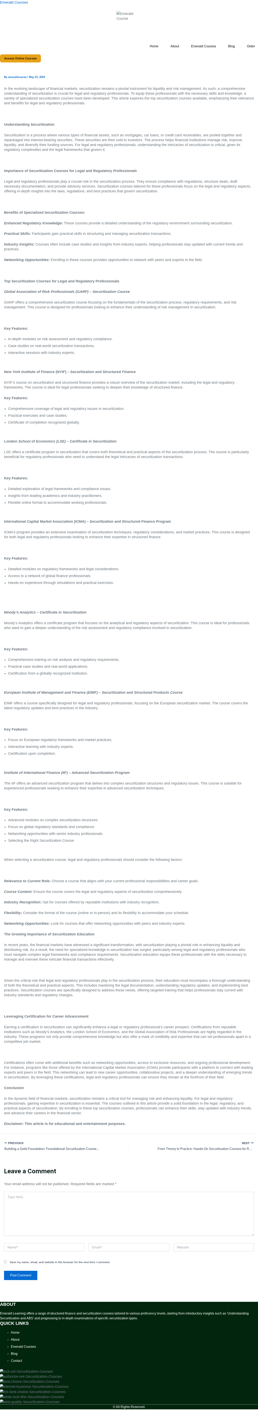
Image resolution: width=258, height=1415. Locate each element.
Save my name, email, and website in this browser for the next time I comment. (60, 1262)
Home (154, 46)
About (175, 46)
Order (251, 46)
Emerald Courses (14, 2)
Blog (231, 46)
